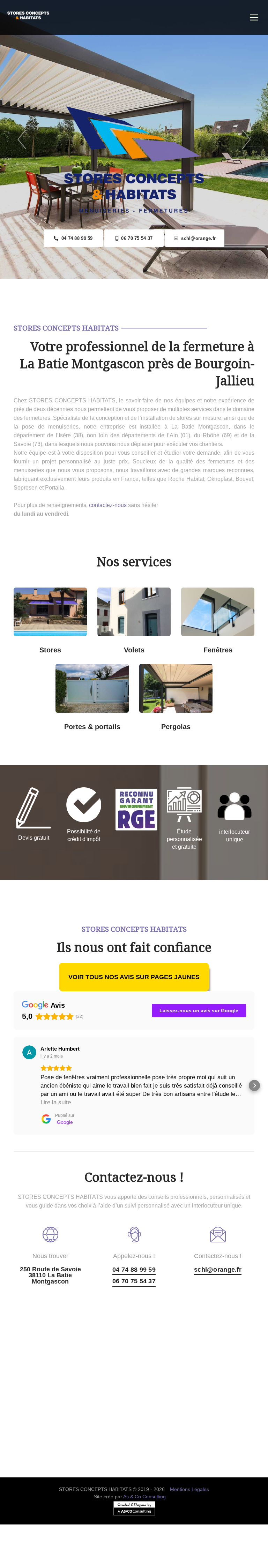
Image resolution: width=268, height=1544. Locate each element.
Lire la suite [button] (55, 1102)
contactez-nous (108, 505)
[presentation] (21, 139)
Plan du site (134, 1539)
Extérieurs (57, 645)
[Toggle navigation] (254, 17)
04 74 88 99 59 (75, 238)
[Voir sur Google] (29, 1052)
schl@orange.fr (197, 238)
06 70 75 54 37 (135, 238)
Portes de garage (99, 672)
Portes (79, 695)
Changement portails (99, 721)
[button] (13, 1085)
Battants (141, 645)
